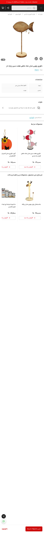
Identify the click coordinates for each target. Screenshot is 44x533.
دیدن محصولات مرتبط (34, 529)
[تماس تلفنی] (4, 516)
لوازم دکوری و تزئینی (29, 14)
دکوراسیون (18, 14)
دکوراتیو (10, 14)
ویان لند (40, 14)
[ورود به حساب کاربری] (8, 8)
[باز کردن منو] (40, 7)
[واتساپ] (4, 521)
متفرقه (37, 70)
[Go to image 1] (4, 59)
